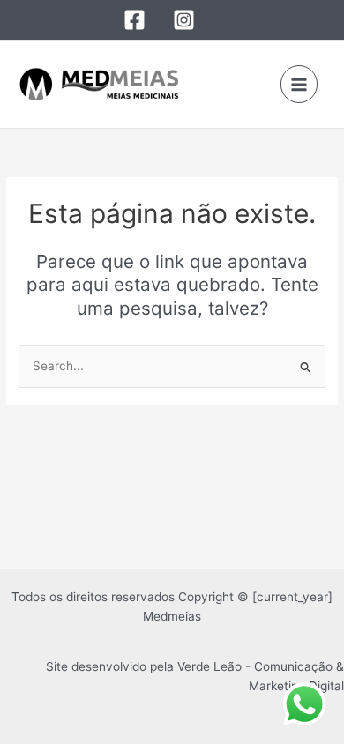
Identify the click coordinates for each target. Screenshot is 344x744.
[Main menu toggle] (299, 84)
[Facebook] (134, 20)
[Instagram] (184, 20)
